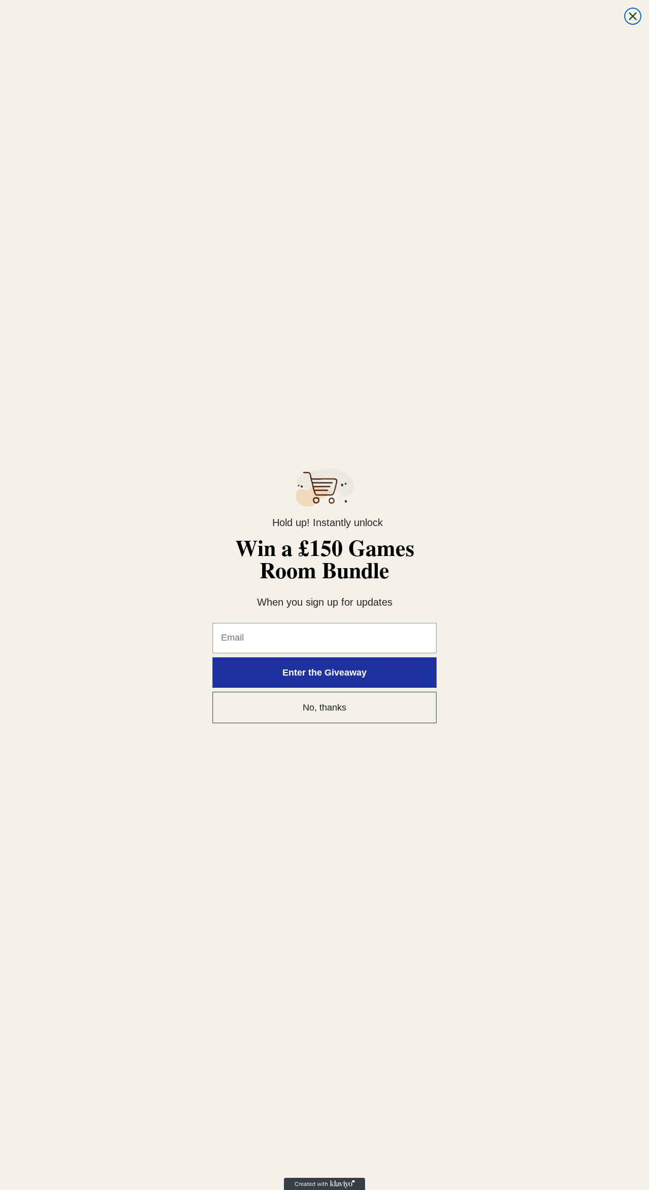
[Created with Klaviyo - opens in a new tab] (324, 1184)
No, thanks (324, 707)
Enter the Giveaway (324, 672)
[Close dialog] (633, 16)
